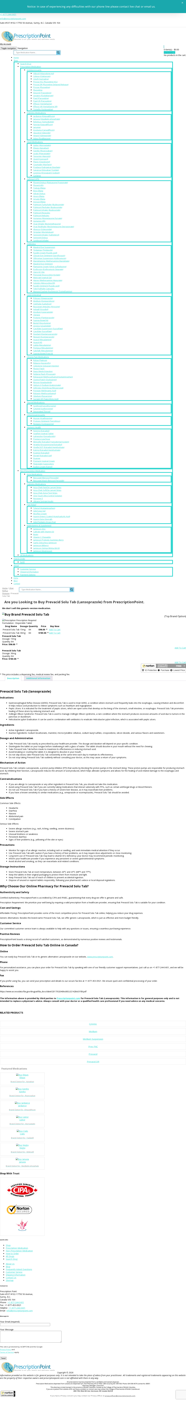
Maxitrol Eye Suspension (44, 247)
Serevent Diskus (40, 237)
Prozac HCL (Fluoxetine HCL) (45, 81)
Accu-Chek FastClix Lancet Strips (47, 487)
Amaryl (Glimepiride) (42, 135)
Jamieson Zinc (39, 529)
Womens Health (34, 427)
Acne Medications (34, 474)
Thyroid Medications (36, 402)
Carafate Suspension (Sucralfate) (48, 328)
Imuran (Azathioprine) (42, 418)
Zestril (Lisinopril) (40, 159)
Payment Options (27, 574)
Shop (16, 60)
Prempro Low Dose (41, 439)
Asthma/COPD (33, 179)
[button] (8, 1394)
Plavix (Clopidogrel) (41, 161)
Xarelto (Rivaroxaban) (42, 150)
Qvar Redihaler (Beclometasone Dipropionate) (53, 226)
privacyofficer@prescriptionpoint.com (120, 1396)
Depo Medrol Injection (43, 371)
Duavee (36, 458)
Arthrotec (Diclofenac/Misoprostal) (48, 388)
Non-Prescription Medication (32, 470)
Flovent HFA (38, 185)
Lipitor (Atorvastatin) (42, 145)
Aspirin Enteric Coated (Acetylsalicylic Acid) (51, 516)
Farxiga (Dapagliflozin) (43, 124)
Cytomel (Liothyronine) (43, 408)
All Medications (26, 555)
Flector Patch (38, 368)
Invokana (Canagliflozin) (43, 130)
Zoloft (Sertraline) (41, 79)
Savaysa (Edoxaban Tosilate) (46, 170)
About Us (10, 1263)
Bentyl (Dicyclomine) (42, 323)
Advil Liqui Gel (39, 511)
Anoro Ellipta (38, 196)
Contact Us (11, 1277)
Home (16, 57)
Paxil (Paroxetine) (41, 98)
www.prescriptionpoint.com (100, 956)
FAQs (16, 578)
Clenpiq (36, 315)
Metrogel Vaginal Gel (42, 277)
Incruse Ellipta (39, 201)
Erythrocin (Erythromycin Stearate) (48, 269)
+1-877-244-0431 (8, 14)
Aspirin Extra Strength (42, 519)
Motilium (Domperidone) (43, 301)
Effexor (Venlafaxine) (42, 103)
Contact (17, 583)
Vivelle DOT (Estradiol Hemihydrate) (48, 447)
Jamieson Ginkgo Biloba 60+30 (46, 548)
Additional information (38, 678)
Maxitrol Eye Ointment (43, 263)
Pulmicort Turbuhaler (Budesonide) (48, 204)
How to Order (19, 558)
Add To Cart (54, 629)
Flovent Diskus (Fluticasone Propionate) (50, 182)
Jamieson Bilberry (41, 545)
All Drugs (10, 1256)
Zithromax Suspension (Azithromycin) (49, 258)
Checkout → (169, 52)
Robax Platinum (40, 360)
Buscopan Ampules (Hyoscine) (46, 306)
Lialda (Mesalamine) (42, 345)
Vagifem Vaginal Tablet (43, 433)
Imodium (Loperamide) (43, 312)
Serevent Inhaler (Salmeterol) (46, 235)
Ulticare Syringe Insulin (43, 501)
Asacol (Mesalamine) (42, 339)
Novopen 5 (38, 498)
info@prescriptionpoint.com (13, 18)
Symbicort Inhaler (41, 240)
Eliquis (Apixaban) (41, 148)
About (16, 565)
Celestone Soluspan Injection (46, 366)
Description (13, 678)
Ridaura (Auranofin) (42, 363)
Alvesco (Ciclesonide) (42, 229)
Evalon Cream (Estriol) (42, 466)
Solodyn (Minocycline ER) (44, 283)
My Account (5, 44)
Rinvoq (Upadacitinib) (42, 382)
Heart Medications (35, 141)
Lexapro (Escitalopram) (43, 95)
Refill (22, 562)
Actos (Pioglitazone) (41, 138)
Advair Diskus (39, 193)
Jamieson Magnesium (42, 551)
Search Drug (25, 63)
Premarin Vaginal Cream (44, 461)
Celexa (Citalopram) (41, 76)
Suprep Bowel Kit (40, 320)
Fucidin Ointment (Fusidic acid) (46, 286)
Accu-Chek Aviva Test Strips (45, 493)
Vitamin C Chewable (42, 537)
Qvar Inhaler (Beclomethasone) (47, 223)
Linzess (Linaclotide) (42, 326)
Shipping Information (29, 571)
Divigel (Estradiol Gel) (42, 455)
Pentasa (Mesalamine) (43, 348)
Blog (15, 581)
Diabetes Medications (36, 112)
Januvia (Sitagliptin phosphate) (46, 119)
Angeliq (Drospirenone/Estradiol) (47, 444)
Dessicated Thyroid (41, 411)
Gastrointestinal (34, 295)
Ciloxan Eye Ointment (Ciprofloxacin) (49, 255)
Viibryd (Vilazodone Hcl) (43, 73)
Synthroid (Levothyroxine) (44, 406)
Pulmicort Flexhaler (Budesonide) (47, 207)
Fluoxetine (37, 90)
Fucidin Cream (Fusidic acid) (45, 252)
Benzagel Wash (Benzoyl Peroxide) (48, 480)
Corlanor (37, 175)
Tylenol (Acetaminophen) (44, 508)
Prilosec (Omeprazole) (43, 298)
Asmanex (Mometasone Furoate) (47, 218)
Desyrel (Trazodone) (42, 92)
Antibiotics (31, 243)
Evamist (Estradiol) (41, 452)
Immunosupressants (36, 415)
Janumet (37, 127)
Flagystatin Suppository (43, 464)
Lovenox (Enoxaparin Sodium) (46, 172)
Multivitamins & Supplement (39, 525)
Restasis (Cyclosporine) (43, 424)
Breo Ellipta (38, 190)
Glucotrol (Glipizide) (41, 132)
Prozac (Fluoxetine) (41, 87)
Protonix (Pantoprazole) (43, 317)
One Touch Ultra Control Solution (47, 495)
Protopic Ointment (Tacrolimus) (46, 421)
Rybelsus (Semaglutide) (43, 121)
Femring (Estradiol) (41, 430)
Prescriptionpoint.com (68, 998)
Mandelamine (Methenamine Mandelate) (51, 261)
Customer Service (28, 569)
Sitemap (10, 1280)
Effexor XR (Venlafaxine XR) (45, 106)
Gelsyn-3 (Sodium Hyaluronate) (47, 385)
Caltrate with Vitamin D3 (43, 531)
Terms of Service (7, 1352)
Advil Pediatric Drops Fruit (44, 522)
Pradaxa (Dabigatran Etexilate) (46, 167)
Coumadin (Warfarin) (42, 164)
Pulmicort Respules (41, 212)
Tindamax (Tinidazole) (43, 250)
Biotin (35, 534)
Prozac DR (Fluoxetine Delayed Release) (50, 84)
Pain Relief (31, 504)
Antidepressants (34, 70)
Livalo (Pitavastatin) (41, 153)
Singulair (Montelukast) (43, 232)
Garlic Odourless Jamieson (45, 542)
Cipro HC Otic (39, 272)
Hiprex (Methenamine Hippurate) (47, 280)
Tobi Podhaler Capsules (43, 288)
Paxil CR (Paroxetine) (42, 101)
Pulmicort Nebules (41, 215)
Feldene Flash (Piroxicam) (44, 374)
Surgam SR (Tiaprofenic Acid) (45, 399)
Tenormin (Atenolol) (41, 156)
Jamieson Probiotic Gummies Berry (48, 540)
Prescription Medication (30, 66)
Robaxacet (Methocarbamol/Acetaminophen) (53, 377)
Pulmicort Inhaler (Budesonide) (46, 210)
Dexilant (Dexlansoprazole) (45, 334)
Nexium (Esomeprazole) (43, 337)
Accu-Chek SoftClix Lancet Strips (47, 490)
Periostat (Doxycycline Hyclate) (46, 275)
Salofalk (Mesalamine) (43, 350)
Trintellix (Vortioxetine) (43, 109)
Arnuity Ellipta (39, 199)
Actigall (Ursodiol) (40, 309)
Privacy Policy (5, 1349)
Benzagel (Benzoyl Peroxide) (46, 477)
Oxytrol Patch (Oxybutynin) (45, 379)
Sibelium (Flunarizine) (42, 396)
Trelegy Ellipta (39, 188)
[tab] (13, 678)
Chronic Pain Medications (38, 357)
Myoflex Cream (40, 513)
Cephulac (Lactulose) (42, 303)
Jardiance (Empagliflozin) (44, 116)
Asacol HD (37, 342)
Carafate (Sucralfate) (42, 331)
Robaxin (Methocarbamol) (44, 393)
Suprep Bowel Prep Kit (43, 353)
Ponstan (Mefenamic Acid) (44, 390)
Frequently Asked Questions (19, 1269)
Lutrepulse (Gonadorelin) (44, 436)
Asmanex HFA (39, 221)
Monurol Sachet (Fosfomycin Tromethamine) (52, 291)
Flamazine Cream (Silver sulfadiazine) (49, 266)
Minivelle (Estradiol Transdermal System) (51, 441)
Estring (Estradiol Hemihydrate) (46, 450)
